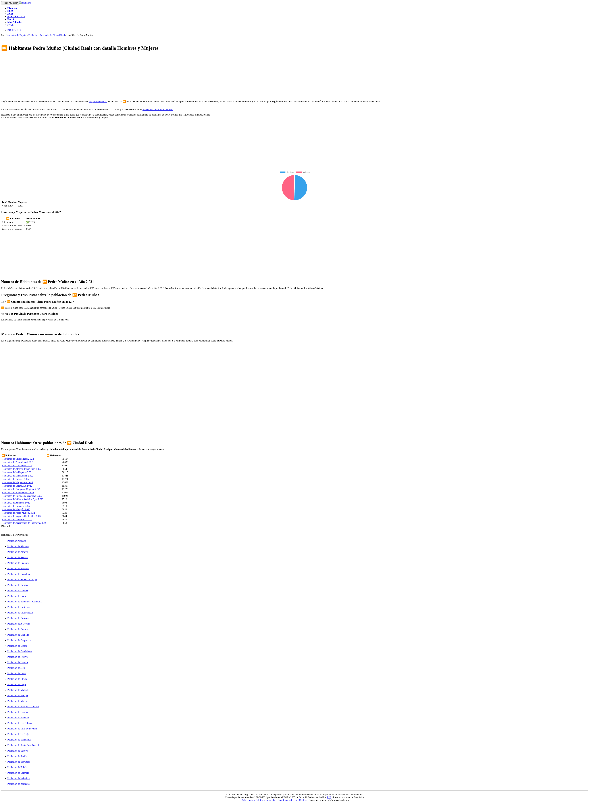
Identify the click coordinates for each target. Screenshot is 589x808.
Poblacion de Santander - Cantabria (24, 601)
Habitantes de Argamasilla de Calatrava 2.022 (24, 523)
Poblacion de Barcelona (18, 574)
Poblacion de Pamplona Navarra (23, 706)
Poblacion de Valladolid (18, 778)
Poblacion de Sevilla (17, 756)
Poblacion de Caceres (17, 590)
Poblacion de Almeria (17, 552)
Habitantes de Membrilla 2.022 (17, 519)
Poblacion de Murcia (17, 701)
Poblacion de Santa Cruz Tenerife (23, 745)
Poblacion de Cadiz (16, 596)
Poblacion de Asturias (17, 557)
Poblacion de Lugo (16, 684)
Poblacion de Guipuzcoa (19, 640)
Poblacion (33, 35)
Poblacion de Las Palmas (19, 723)
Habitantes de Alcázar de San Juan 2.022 (21, 469)
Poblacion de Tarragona (18, 761)
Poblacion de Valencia (18, 772)
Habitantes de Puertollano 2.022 (17, 462)
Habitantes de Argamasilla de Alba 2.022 (21, 516)
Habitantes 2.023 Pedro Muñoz (157, 109)
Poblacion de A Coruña (18, 623)
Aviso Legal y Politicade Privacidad (258, 800)
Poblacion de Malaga (17, 695)
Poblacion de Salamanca (19, 739)
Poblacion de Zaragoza (18, 784)
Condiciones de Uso (287, 800)
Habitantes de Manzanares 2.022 (17, 475)
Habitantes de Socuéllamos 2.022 (18, 492)
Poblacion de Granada (18, 634)
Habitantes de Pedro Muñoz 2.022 (18, 512)
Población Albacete (16, 541)
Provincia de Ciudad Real (52, 35)
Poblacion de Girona (17, 645)
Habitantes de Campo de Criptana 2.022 (21, 489)
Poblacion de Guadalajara (19, 651)
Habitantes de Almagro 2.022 (16, 502)
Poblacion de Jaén (16, 668)
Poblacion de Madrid (17, 690)
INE (329, 797)
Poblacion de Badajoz (18, 563)
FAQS (10, 24)
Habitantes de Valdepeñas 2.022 (17, 472)
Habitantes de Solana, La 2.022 (17, 485)
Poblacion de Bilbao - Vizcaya (22, 579)
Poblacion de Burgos (17, 585)
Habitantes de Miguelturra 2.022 (17, 482)
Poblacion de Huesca (17, 662)
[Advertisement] (93, 75)
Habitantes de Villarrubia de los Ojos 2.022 (22, 499)
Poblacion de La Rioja (18, 734)
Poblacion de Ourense (18, 712)
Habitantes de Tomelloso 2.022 (17, 465)
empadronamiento (98, 101)
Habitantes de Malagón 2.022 (16, 509)
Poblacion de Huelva (17, 657)
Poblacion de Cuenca (17, 629)
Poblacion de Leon (16, 673)
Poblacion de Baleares (18, 568)
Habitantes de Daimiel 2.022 (15, 479)
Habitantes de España (16, 35)
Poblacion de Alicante (18, 546)
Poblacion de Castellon (18, 607)
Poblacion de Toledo (17, 767)
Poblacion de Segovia (17, 750)
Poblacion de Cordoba (18, 618)
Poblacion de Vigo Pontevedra (22, 728)
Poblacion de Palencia (18, 717)
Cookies (303, 800)
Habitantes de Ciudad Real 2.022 (18, 458)
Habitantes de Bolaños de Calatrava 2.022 (22, 496)
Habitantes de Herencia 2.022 (16, 506)
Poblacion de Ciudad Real (20, 612)
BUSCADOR (14, 30)
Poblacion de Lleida (17, 679)
